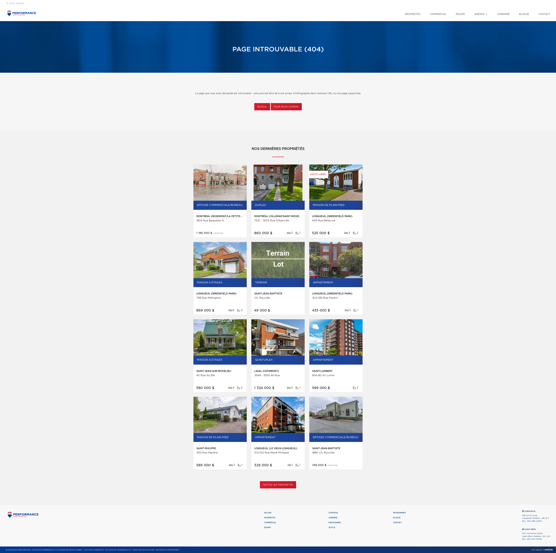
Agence (479, 14)
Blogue (524, 14)
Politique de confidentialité (118, 550)
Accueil (262, 107)
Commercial (438, 14)
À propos (333, 513)
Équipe (460, 14)
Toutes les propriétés (278, 485)
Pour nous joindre (286, 107)
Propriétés (412, 14)
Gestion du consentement (167, 550)
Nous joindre (16, 3)
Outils (332, 527)
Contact (544, 14)
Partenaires (335, 522)
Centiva (548, 550)
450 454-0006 (534, 539)
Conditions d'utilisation (143, 550)
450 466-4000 (534, 521)
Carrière (503, 14)
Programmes (399, 513)
